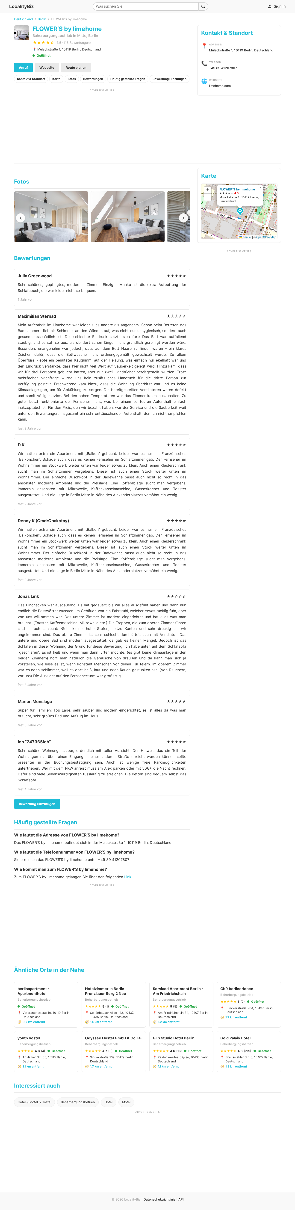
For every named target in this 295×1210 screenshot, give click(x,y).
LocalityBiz (21, 6)
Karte (56, 79)
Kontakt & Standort (31, 79)
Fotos (72, 79)
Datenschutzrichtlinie (159, 1199)
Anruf (23, 67)
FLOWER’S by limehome (237, 189)
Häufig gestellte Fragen (127, 79)
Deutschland (23, 19)
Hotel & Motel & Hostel (34, 1102)
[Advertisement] (102, 124)
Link (127, 877)
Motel (126, 1102)
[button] (241, 212)
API (181, 1199)
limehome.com (220, 86)
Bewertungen (93, 79)
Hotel (108, 1102)
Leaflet (246, 237)
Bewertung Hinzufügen (169, 79)
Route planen (76, 67)
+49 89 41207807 (223, 68)
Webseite (46, 67)
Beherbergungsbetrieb (78, 1102)
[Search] (203, 6)
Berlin (42, 19)
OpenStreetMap (266, 237)
